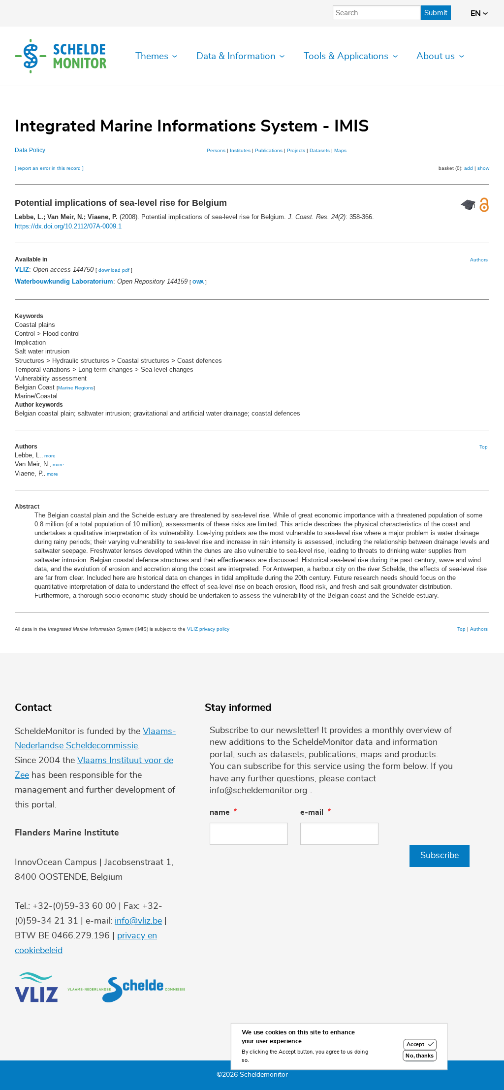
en (477, 14)
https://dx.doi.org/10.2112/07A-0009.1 (68, 226)
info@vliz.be (138, 921)
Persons (216, 150)
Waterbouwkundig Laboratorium (64, 281)
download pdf (113, 270)
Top (483, 446)
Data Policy (30, 150)
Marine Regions (76, 387)
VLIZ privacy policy (208, 629)
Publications (269, 150)
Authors (479, 259)
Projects (296, 150)
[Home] (60, 56)
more (50, 455)
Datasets (320, 150)
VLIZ (22, 269)
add (468, 168)
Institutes (240, 150)
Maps (340, 150)
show (483, 168)
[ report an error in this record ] (49, 168)
